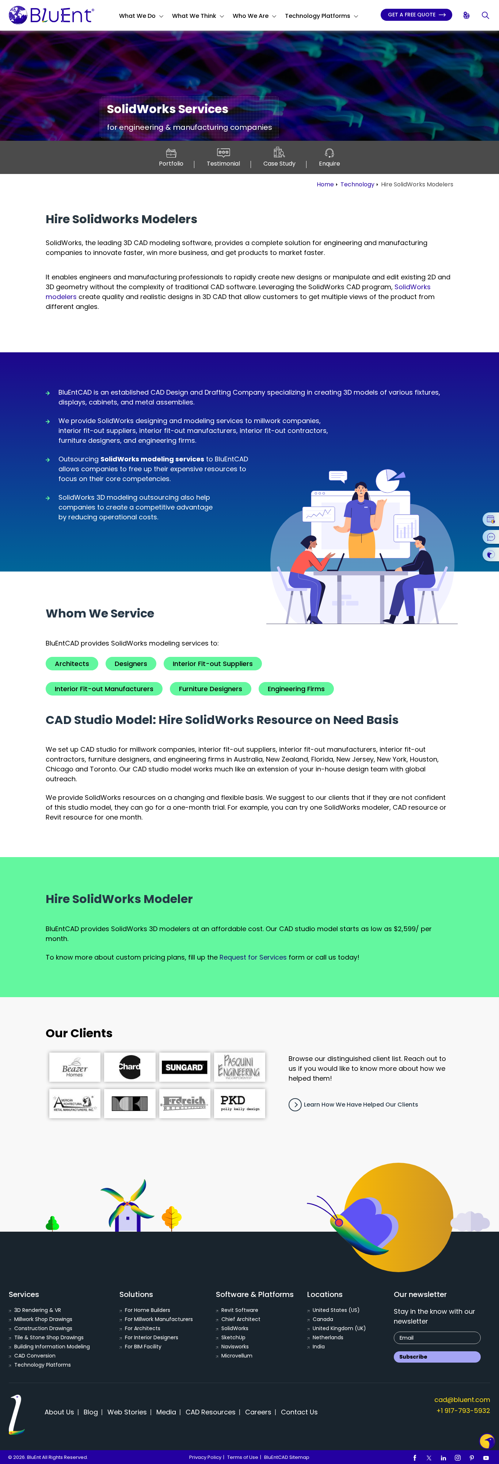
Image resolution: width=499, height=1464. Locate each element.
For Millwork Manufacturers (159, 1319)
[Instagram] (457, 1457)
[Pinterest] (472, 1457)
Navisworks (235, 1346)
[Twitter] (429, 1457)
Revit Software (239, 1310)
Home (325, 184)
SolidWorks (234, 1328)
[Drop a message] (491, 537)
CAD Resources (211, 1412)
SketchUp (233, 1337)
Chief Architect (240, 1319)
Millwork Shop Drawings (43, 1319)
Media (166, 1412)
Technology (357, 184)
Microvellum (236, 1355)
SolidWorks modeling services (152, 459)
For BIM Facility (143, 1346)
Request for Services (253, 957)
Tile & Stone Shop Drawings (49, 1337)
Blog (91, 1412)
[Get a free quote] (491, 554)
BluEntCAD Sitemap (286, 1457)
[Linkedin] (443, 1457)
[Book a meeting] (491, 519)
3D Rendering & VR (37, 1310)
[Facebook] (415, 1457)
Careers (258, 1412)
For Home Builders (147, 1310)
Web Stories (127, 1412)
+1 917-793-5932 (463, 1410)
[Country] (467, 15)
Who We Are (250, 16)
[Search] (486, 15)
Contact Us (299, 1412)
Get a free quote (412, 14)
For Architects (142, 1328)
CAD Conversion (35, 1355)
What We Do (137, 16)
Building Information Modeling (52, 1346)
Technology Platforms (317, 16)
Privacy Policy (205, 1457)
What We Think (194, 16)
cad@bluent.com (462, 1399)
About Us (59, 1412)
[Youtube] (486, 1457)
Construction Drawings (43, 1328)
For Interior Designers (151, 1337)
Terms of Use (242, 1457)
